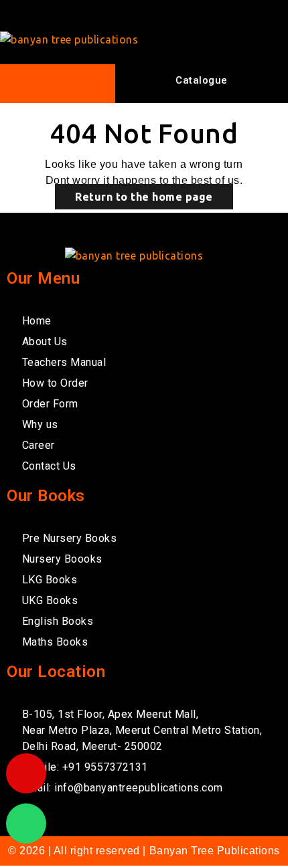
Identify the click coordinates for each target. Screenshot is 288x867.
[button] (57, 83)
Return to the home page (144, 197)
